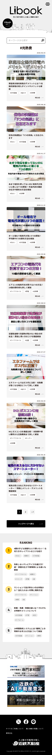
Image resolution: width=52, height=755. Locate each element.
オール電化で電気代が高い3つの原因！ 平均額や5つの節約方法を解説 (25, 237)
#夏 (24, 599)
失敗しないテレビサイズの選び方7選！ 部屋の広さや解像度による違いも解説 (30, 567)
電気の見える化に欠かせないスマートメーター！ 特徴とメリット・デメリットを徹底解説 (26, 488)
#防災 (34, 615)
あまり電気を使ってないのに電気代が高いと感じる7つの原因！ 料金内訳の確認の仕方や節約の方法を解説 (25, 187)
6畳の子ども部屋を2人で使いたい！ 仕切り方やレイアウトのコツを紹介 (30, 550)
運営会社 (9, 733)
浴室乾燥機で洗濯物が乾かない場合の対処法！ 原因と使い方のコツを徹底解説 (25, 335)
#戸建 (27, 615)
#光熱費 (32, 93)
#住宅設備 (13, 93)
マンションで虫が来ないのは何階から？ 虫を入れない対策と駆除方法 (29, 588)
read (37, 98)
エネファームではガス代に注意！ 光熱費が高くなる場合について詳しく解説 (26, 384)
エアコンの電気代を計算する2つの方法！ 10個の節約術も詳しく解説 (26, 286)
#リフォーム (19, 620)
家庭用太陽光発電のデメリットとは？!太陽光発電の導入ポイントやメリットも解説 (26, 86)
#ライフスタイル (15, 291)
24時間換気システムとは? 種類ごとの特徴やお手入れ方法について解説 (29, 630)
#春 (34, 579)
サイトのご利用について (15, 729)
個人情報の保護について (35, 729)
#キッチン (28, 438)
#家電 (27, 291)
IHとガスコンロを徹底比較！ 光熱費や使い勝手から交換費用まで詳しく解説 (26, 433)
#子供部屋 (36, 556)
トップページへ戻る (26, 523)
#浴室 (27, 340)
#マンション (34, 595)
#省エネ (23, 93)
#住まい (12, 142)
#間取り (26, 556)
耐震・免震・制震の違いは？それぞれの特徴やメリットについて (30, 609)
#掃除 (17, 599)
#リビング (18, 579)
